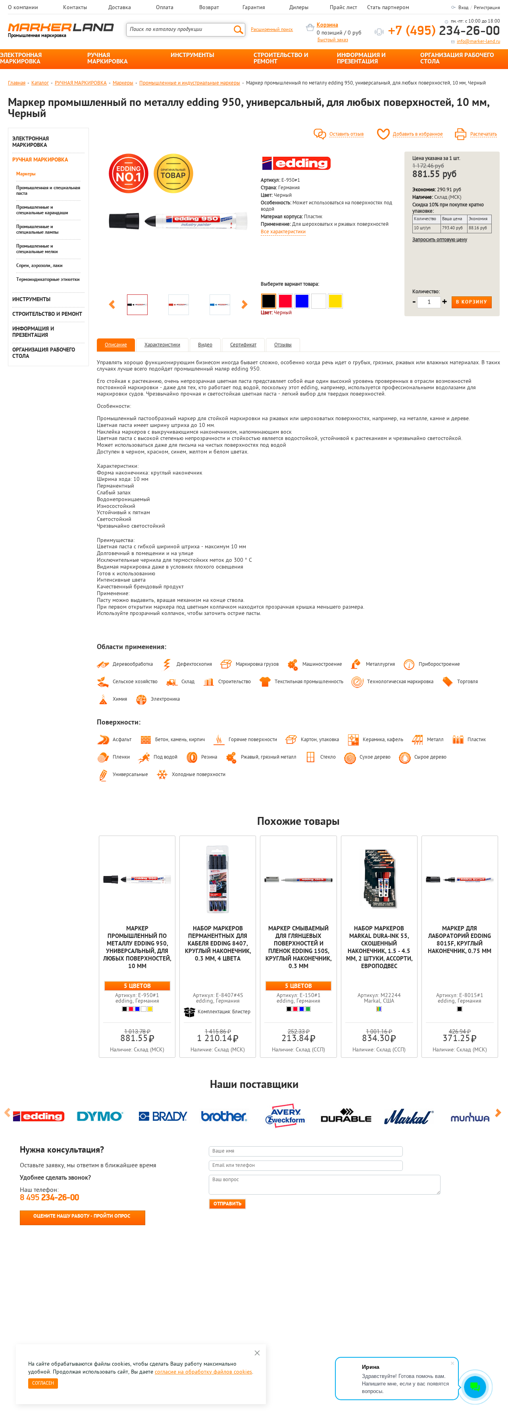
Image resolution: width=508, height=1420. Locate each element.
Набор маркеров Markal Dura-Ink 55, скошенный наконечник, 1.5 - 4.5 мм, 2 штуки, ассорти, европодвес (379, 947)
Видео (205, 345)
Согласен (43, 1383)
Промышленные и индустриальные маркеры (189, 83)
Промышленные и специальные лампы (37, 230)
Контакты (75, 8)
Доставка (119, 8)
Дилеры (298, 8)
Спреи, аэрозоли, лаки (39, 266)
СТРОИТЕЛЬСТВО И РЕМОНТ (281, 58)
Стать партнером (388, 8)
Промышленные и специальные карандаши (42, 210)
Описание (116, 345)
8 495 (49, 1198)
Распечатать (483, 134)
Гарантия (253, 8)
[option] (178, 221)
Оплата (164, 8)
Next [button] (244, 306)
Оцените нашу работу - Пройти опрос (81, 1216)
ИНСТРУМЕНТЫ (192, 55)
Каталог (40, 83)
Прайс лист (343, 8)
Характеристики (162, 345)
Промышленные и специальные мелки (37, 249)
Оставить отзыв (346, 134)
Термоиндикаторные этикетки (48, 280)
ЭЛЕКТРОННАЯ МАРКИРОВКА (21, 58)
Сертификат (243, 345)
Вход (463, 8)
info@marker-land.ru (478, 41)
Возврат (209, 8)
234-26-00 (444, 31)
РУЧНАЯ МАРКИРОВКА (107, 58)
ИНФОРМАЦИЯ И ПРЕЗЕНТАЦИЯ (361, 58)
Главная (16, 83)
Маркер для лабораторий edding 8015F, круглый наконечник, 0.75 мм (459, 940)
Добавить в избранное (418, 134)
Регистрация (487, 8)
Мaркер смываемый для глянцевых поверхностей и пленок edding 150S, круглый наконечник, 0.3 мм (298, 947)
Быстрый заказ (333, 40)
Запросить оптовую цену (439, 239)
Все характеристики (283, 232)
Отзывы (283, 345)
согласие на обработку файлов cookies (203, 1372)
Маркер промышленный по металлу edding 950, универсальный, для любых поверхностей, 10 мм (137, 947)
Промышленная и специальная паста (48, 191)
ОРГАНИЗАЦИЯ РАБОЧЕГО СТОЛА (457, 58)
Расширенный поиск (272, 30)
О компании (23, 8)
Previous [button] (112, 306)
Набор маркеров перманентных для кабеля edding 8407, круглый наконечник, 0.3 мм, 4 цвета (218, 944)
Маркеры (123, 83)
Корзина (327, 25)
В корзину (471, 302)
